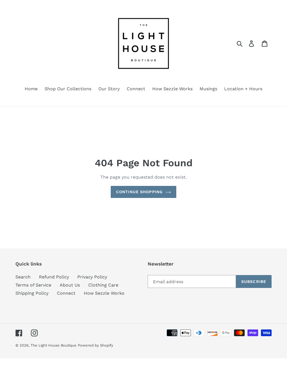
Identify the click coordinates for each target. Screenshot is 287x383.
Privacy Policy (92, 277)
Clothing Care (103, 285)
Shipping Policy (31, 293)
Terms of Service (33, 285)
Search (23, 277)
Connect (66, 293)
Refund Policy (54, 277)
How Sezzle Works (104, 293)
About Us (70, 285)
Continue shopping (139, 192)
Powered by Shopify (95, 345)
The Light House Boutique (54, 345)
